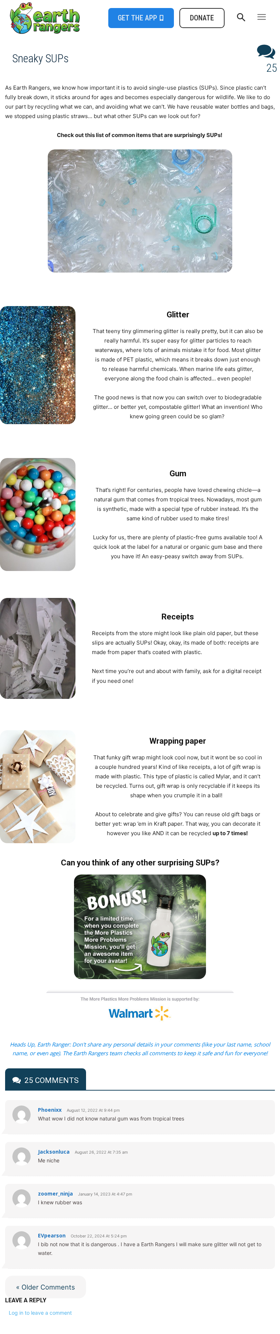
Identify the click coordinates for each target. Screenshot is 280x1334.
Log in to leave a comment (40, 1313)
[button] (241, 18)
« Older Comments (45, 1287)
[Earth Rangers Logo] (41, 18)
